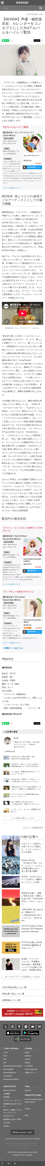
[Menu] (2, 2)
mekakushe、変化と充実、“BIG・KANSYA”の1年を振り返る (23, 757)
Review (27, 1063)
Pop (4, 1059)
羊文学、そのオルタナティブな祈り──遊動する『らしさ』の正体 (31, 879)
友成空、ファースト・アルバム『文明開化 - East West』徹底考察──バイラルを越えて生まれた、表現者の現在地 (31, 965)
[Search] (41, 8)
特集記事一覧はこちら (12, 994)
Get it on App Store (13, 1032)
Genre (7, 1048)
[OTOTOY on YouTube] (32, 1026)
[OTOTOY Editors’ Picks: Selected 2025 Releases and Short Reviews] (11, 931)
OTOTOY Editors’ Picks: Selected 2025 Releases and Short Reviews (32, 929)
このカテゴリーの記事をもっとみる (23, 976)
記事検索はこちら (10, 1000)
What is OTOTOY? (9, 1090)
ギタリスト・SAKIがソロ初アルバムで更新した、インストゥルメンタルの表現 (31, 847)
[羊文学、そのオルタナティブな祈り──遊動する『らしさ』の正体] (11, 882)
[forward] (15, 1163)
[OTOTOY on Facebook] (19, 1026)
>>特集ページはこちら (13, 648)
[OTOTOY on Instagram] (12, 1026)
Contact (27, 1109)
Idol (4, 1063)
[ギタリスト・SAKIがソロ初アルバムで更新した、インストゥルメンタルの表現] (11, 849)
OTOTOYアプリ (8, 1116)
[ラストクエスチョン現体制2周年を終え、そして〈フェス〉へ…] (7, 795)
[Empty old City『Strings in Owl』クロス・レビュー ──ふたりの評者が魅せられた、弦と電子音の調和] (11, 865)
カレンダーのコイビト (32, 155)
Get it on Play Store (30, 1032)
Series (27, 1052)
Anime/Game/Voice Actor (12, 1066)
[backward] (2, 1163)
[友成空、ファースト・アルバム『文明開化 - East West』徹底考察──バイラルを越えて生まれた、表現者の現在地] (11, 964)
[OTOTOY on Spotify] (25, 1026)
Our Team (6, 1123)
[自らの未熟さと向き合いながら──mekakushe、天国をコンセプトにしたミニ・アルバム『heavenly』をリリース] (7, 803)
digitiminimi (19, 1155)
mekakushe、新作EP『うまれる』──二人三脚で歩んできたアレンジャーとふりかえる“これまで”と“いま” (25, 781)
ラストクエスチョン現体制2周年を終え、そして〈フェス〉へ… (26, 795)
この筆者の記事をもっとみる (23, 818)
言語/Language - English (23, 1132)
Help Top (28, 1090)
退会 (26, 1115)
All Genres (14, 1048)
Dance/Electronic (9, 1073)
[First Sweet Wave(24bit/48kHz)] (32, 607)
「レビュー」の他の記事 (19, 836)
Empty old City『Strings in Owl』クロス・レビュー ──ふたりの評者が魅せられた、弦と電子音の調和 (32, 866)
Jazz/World (7, 1076)
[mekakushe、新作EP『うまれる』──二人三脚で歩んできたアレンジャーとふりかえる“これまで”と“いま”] (7, 780)
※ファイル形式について (12, 188)
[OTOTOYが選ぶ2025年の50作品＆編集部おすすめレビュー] (11, 947)
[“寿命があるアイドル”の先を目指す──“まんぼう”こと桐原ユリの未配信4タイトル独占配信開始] (7, 788)
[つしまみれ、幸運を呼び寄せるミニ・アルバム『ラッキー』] (7, 772)
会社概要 (6, 1094)
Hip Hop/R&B (8, 1069)
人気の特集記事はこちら (13, 987)
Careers (6, 1126)
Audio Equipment (31, 1069)
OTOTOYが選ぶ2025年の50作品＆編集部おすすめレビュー (31, 945)
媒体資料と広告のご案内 (12, 1119)
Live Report (29, 1066)
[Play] (24, 167)
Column (27, 1059)
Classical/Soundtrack (11, 1079)
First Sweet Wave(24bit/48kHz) (32, 621)
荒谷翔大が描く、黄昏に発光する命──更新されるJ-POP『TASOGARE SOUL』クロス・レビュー (32, 899)
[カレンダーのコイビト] (32, 143)
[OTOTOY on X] (5, 1026)
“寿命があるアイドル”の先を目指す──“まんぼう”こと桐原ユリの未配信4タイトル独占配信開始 (26, 789)
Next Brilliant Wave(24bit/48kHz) (32, 560)
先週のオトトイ (30, 1073)
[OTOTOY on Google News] (39, 1026)
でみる (38, 167)
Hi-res (5, 1052)
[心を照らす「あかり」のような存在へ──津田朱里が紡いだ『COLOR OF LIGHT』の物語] (7, 765)
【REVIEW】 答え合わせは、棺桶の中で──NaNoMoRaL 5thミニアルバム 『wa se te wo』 (32, 915)
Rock (5, 1056)
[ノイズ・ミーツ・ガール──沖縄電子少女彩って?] (7, 810)
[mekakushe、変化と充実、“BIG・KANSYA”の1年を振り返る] (7, 757)
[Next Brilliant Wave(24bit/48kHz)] (32, 546)
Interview (28, 1056)
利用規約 (6, 1097)
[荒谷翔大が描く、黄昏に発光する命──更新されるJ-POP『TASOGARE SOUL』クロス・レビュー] (11, 898)
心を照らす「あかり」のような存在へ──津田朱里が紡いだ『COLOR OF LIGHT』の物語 (26, 766)
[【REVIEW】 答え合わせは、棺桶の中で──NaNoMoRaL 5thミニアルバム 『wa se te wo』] (11, 914)
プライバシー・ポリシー (12, 1100)
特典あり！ (27, 628)
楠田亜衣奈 (28, 160)
